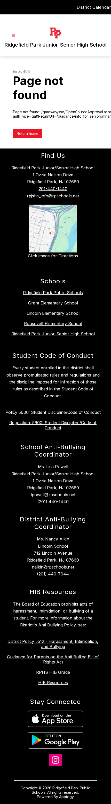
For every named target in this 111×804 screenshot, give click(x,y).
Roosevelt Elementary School (53, 323)
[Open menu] (13, 36)
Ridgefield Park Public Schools (53, 292)
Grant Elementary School (53, 302)
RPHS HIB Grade (53, 672)
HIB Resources (53, 682)
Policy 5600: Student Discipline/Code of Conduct (53, 412)
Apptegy (66, 796)
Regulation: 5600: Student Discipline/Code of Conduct (53, 425)
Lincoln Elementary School (53, 313)
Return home (27, 133)
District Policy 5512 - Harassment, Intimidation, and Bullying (52, 644)
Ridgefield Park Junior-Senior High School (53, 333)
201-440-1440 (53, 188)
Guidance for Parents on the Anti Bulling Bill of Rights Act (53, 659)
